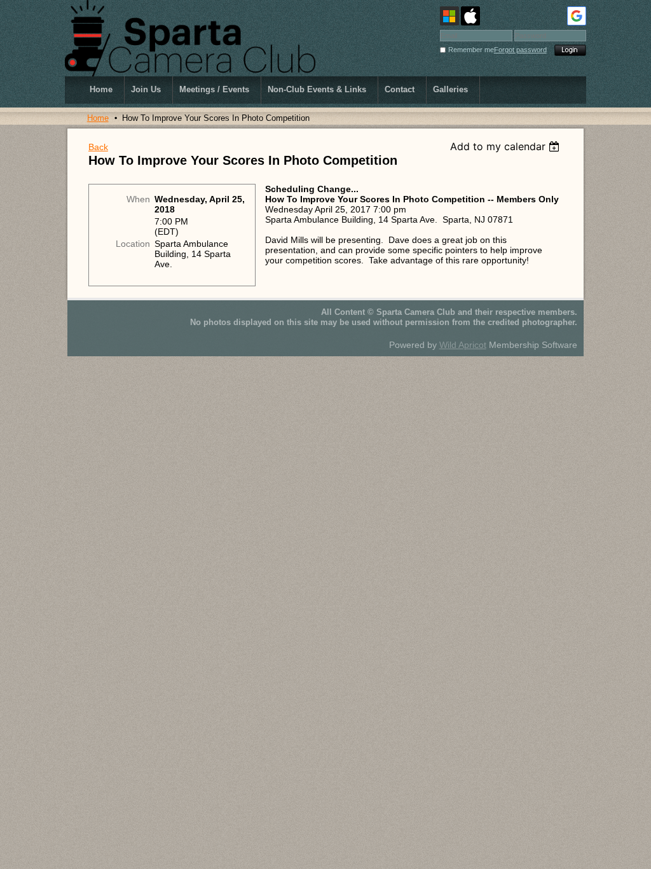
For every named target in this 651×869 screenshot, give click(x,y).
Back (98, 147)
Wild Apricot (462, 345)
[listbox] (506, 146)
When (138, 199)
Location (133, 244)
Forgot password (520, 49)
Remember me (470, 49)
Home (98, 118)
